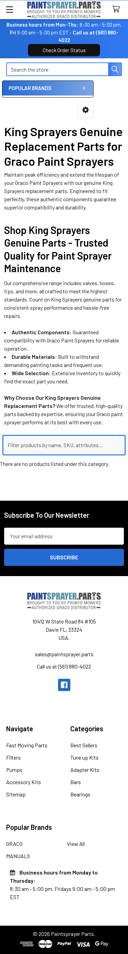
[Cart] (117, 9)
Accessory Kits (23, 782)
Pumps (14, 769)
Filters (13, 757)
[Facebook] (64, 685)
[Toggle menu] (9, 9)
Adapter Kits (84, 769)
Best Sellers (83, 745)
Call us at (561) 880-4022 (64, 666)
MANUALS (18, 856)
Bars (75, 782)
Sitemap (16, 794)
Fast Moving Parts (26, 745)
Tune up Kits (84, 757)
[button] (85, 110)
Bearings (80, 794)
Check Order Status (64, 50)
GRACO (14, 843)
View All (76, 843)
